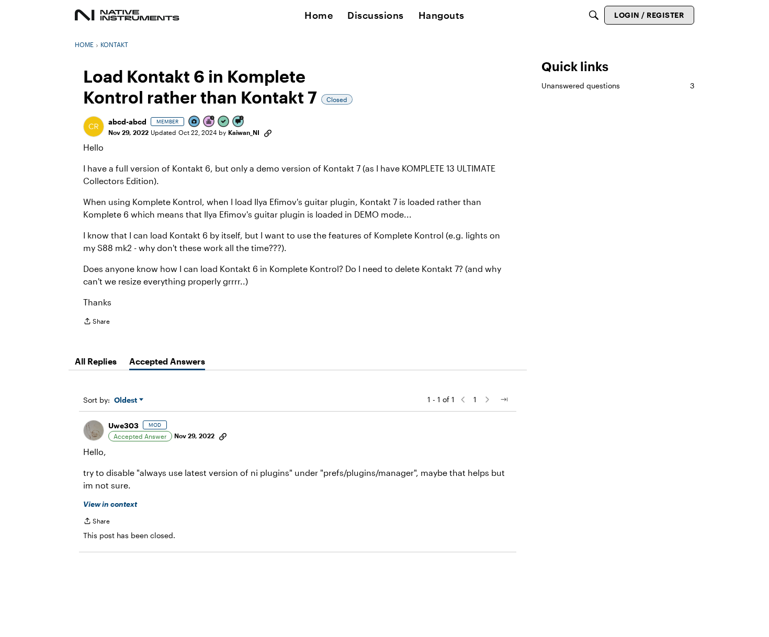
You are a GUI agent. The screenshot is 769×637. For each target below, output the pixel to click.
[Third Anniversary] (209, 122)
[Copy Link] (268, 132)
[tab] (96, 361)
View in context (110, 503)
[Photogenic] (194, 122)
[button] (93, 126)
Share (96, 322)
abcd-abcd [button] (127, 121)
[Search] (593, 15)
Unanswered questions (617, 85)
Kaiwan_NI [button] (243, 132)
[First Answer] (224, 122)
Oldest (126, 400)
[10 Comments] (238, 122)
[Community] (127, 15)
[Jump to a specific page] (503, 399)
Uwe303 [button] (123, 425)
